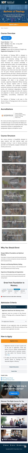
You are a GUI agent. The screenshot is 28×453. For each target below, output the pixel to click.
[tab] (14, 341)
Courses (5, 28)
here (8, 355)
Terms (21, 449)
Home (2, 28)
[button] (26, 2)
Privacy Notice (16, 449)
